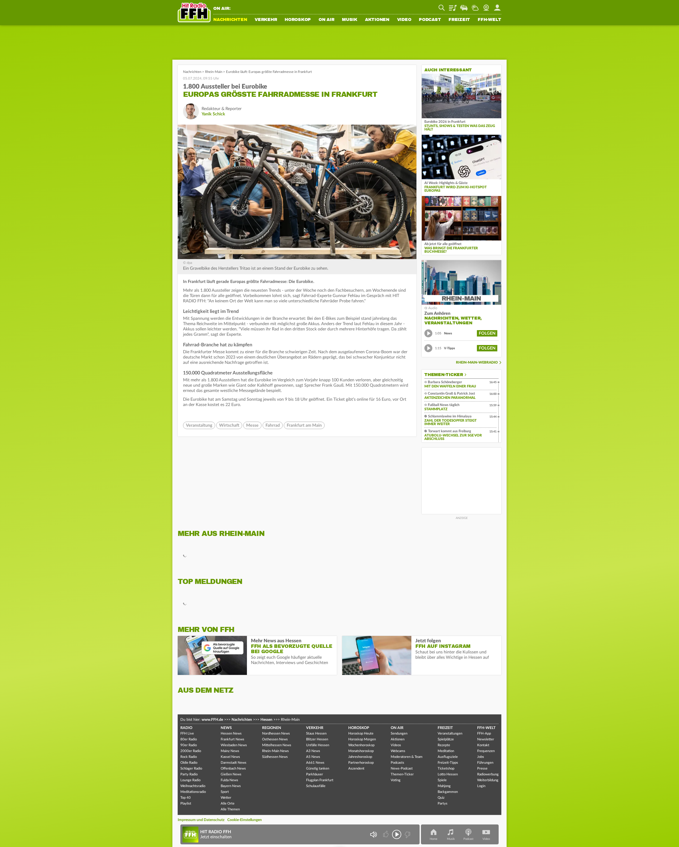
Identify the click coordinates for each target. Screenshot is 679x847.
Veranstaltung (199, 425)
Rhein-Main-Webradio (477, 362)
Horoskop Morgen (362, 739)
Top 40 (185, 798)
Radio (186, 728)
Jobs (480, 757)
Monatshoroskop (361, 751)
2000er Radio (190, 751)
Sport (225, 792)
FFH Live (187, 733)
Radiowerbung (488, 774)
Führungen (485, 763)
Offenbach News (233, 768)
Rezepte (444, 745)
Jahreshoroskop (360, 757)
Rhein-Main (213, 72)
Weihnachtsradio (192, 786)
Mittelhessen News (276, 745)
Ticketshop (446, 768)
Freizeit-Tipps (448, 763)
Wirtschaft (229, 425)
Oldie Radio (188, 763)
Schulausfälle (315, 786)
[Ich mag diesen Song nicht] (407, 834)
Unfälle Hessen (317, 745)
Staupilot (464, 6)
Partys (442, 803)
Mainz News (230, 751)
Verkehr (266, 20)
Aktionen (377, 20)
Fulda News (229, 780)
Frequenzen (486, 751)
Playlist (453, 6)
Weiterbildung (487, 780)
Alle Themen (230, 809)
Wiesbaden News (234, 745)
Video (404, 20)
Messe (252, 425)
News (226, 728)
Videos (396, 745)
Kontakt (483, 745)
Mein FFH (497, 6)
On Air (326, 20)
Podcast (430, 20)
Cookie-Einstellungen (244, 820)
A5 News (313, 757)
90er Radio (188, 745)
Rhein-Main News (275, 751)
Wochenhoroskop (361, 745)
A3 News (313, 751)
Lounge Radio (190, 780)
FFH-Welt (489, 20)
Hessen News (231, 733)
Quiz (441, 798)
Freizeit (459, 20)
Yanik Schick (213, 114)
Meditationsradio (193, 792)
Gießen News (231, 774)
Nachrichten (230, 20)
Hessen (266, 720)
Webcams (398, 751)
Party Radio (189, 774)
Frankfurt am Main (304, 425)
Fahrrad (272, 425)
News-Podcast (402, 768)
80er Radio (188, 739)
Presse (482, 768)
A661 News (315, 763)
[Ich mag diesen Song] (386, 834)
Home (433, 838)
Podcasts (397, 763)
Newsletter (485, 739)
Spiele (442, 780)
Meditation (446, 751)
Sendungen (399, 733)
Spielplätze (446, 739)
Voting (396, 780)
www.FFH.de (212, 720)
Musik (349, 20)
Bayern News (231, 786)
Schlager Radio (191, 768)
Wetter (475, 6)
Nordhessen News (276, 733)
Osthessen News (275, 739)
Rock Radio (188, 757)
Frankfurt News (232, 739)
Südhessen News (275, 757)
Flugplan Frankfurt (319, 780)
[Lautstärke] (373, 834)
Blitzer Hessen (317, 739)
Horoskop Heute (360, 733)
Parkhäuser (314, 774)
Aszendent (356, 768)
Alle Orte (227, 803)
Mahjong (444, 786)
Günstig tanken (317, 768)
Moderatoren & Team (407, 757)
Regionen (271, 728)
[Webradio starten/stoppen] (396, 834)
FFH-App (484, 733)
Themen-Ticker (443, 374)
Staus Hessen (316, 733)
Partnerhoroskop (361, 763)
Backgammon (448, 792)
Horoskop (298, 20)
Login (481, 786)
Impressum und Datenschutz (201, 820)
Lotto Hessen (448, 774)
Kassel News (230, 757)
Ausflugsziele (448, 757)
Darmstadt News (233, 763)
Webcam (486, 6)
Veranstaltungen (450, 733)
